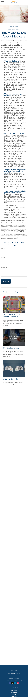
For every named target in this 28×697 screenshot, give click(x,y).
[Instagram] (18, 683)
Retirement (14, 690)
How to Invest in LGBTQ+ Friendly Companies (12, 316)
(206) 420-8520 (16, 673)
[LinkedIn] (15, 683)
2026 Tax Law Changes (11, 348)
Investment (14, 692)
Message (4, 267)
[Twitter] (12, 683)
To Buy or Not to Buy (11, 379)
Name (3, 248)
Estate (14, 694)
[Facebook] (10, 683)
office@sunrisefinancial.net (14, 680)
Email (3, 257)
